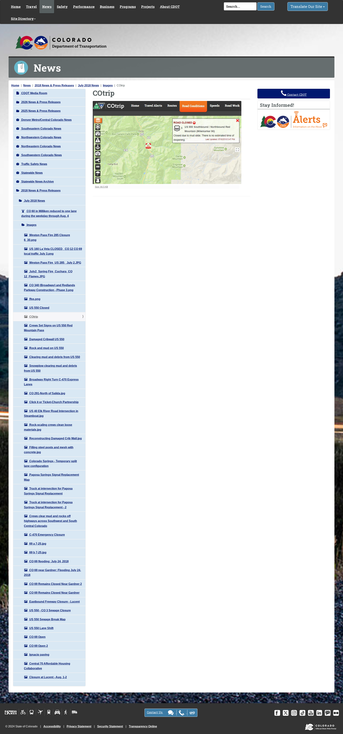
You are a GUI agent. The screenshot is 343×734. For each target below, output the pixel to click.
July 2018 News (88, 85)
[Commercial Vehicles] (74, 712)
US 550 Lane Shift (41, 628)
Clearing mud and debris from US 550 (54, 356)
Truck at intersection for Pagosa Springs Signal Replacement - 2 (48, 505)
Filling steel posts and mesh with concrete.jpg (48, 450)
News (46, 6)
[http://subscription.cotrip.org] (293, 119)
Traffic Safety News (34, 164)
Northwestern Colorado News (41, 137)
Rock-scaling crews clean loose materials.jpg (48, 427)
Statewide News (32, 172)
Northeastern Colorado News (41, 146)
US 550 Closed (39, 307)
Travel (31, 6)
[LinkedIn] (319, 713)
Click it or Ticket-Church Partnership (54, 402)
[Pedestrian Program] (66, 712)
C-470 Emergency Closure (47, 534)
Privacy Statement (79, 726)
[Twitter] (285, 713)
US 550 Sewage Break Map (47, 619)
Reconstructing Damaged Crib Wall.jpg (55, 438)
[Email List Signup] (327, 713)
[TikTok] (302, 713)
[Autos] (57, 712)
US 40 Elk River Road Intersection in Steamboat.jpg (51, 413)
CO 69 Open (37, 636)
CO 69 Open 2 (38, 645)
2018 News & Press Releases (54, 85)
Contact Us (155, 712)
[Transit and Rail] (31, 712)
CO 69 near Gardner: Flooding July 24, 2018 (52, 572)
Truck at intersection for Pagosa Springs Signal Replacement (48, 491)
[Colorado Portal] (321, 726)
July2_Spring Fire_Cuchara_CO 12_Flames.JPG (48, 274)
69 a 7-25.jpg (37, 543)
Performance (84, 6)
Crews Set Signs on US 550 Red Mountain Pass (48, 328)
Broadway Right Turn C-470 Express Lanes (51, 382)
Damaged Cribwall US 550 (46, 339)
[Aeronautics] (40, 712)
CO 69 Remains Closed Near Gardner (54, 592)
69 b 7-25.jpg (37, 552)
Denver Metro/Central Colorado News (46, 119)
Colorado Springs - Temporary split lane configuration (50, 463)
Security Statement (110, 726)
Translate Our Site (306, 6)
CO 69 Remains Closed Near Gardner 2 (55, 583)
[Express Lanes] (11, 712)
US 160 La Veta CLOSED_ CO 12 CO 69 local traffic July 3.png (53, 251)
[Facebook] (277, 713)
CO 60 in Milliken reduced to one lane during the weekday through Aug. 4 (49, 213)
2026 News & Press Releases (41, 102)
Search (265, 6)
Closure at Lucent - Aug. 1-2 (48, 677)
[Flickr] (336, 713)
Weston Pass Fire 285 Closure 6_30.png (47, 237)
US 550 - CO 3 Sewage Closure (50, 610)
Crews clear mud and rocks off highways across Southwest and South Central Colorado (50, 521)
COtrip (33, 316)
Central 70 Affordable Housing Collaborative (47, 666)
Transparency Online (143, 726)
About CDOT (170, 6)
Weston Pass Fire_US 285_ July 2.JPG (55, 262)
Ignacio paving (39, 654)
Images (108, 85)
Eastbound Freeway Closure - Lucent (54, 601)
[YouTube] (311, 713)
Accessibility (52, 726)
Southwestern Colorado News (41, 155)
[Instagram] (294, 713)
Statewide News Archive (37, 181)
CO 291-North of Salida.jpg (47, 393)
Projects (148, 6)
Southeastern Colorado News (41, 128)
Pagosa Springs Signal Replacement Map (51, 477)
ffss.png (34, 299)
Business (107, 6)
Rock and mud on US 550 (46, 348)
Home (16, 6)
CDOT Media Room (34, 93)
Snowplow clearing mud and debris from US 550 (50, 368)
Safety (62, 6)
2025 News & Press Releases (41, 110)
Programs (128, 6)
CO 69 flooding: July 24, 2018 (49, 561)
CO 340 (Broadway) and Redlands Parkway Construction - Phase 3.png (49, 288)
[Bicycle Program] (23, 712)
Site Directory (22, 18)
